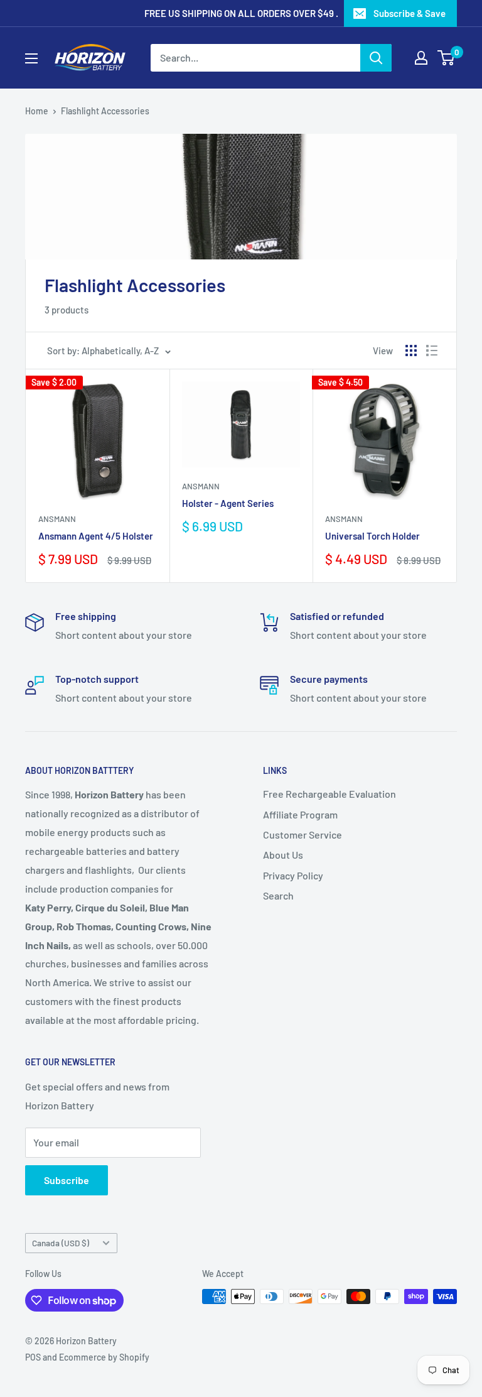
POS (33, 1357)
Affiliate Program (300, 814)
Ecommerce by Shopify (104, 1357)
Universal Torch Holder (372, 535)
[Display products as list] (431, 350)
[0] (446, 57)
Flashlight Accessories (105, 111)
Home (36, 111)
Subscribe (66, 1180)
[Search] (376, 58)
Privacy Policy (293, 875)
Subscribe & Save (409, 13)
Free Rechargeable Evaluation (329, 794)
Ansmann (57, 519)
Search (278, 895)
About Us (283, 855)
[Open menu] (31, 58)
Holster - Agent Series (228, 503)
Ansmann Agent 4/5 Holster (95, 535)
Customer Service (302, 834)
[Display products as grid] (411, 350)
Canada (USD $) (60, 1242)
